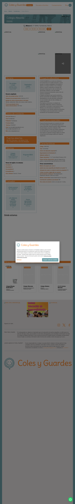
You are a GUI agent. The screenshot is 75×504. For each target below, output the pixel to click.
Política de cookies (47, 255)
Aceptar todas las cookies (50, 259)
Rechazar (19, 259)
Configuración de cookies (22, 257)
